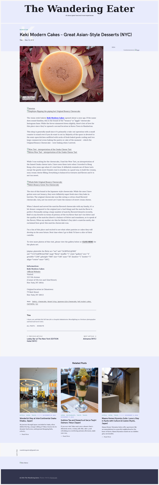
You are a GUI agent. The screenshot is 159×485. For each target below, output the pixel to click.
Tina (21, 40)
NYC (37, 304)
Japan (28, 415)
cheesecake (42, 301)
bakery (34, 301)
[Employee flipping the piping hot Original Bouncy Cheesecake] (53, 111)
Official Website (33, 271)
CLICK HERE (87, 241)
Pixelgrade (53, 478)
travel (34, 415)
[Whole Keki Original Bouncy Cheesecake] (44, 182)
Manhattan (24, 29)
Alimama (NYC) (89, 339)
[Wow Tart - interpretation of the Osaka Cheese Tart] (49, 149)
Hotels (22, 415)
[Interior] (31, 108)
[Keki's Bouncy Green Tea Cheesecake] (43, 185)
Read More (25, 434)
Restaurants (70, 415)
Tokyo (79, 415)
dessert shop (52, 301)
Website (40, 326)
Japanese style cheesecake (67, 301)
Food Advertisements (128, 50)
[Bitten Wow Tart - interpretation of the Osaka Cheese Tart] (52, 152)
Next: (74, 2)
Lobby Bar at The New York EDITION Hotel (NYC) (42, 340)
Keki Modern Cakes (55, 118)
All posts (31, 326)
